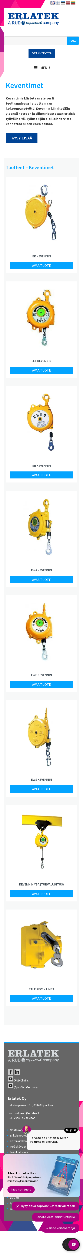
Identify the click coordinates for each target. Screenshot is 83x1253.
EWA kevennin (41, 570)
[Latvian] (68, 3)
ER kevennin (41, 466)
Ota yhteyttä (42, 53)
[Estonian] (63, 3)
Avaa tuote (41, 265)
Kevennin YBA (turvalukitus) (41, 884)
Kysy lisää (21, 137)
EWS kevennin (41, 780)
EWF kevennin (41, 675)
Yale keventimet (41, 989)
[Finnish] (58, 3)
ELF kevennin (41, 361)
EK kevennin (41, 256)
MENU (45, 67)
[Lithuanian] (73, 3)
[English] (52, 3)
